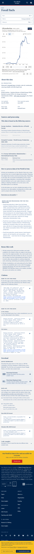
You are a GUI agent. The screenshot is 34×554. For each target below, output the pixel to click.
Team (19, 504)
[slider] (11, 67)
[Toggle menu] (3, 2)
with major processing (19, 95)
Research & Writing (6, 522)
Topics (2, 494)
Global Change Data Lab (24, 467)
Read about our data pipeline (8, 194)
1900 (7, 66)
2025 (30, 66)
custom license (14, 476)
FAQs (22, 479)
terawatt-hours (12, 85)
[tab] (3, 34)
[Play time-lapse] (3, 67)
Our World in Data (17, 2)
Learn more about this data (18, 71)
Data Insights (4, 501)
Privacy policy (4, 540)
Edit (28, 34)
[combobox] (27, 2)
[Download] (24, 74)
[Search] (27, 2)
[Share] (27, 74)
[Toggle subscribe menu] (31, 2)
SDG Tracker (4, 511)
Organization (21, 497)
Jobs (19, 508)
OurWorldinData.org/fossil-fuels (8, 73)
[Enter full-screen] (30, 74)
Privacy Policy (13, 547)
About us (20, 494)
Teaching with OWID (6, 515)
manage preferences (22, 547)
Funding (20, 501)
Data (2, 497)
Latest (2, 508)
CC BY (17, 73)
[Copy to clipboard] (28, 288)
